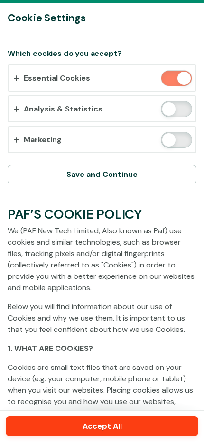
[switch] (183, 79)
